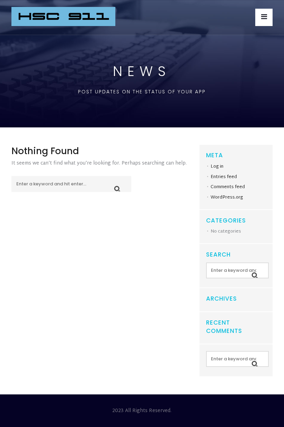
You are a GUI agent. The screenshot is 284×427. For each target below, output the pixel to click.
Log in (217, 166)
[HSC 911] (63, 17)
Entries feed (224, 177)
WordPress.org (227, 197)
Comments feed (228, 187)
